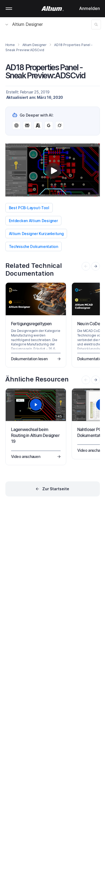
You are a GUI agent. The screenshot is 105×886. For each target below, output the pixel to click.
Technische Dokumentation (33, 246)
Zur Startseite (55, 488)
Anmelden (89, 8)
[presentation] (95, 266)
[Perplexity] (27, 125)
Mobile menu (8, 8)
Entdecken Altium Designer (33, 220)
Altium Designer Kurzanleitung (36, 233)
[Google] (48, 125)
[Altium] (52, 8)
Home (10, 45)
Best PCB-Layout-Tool (29, 207)
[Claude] (38, 125)
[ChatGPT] (16, 125)
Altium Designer (27, 24)
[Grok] (59, 125)
